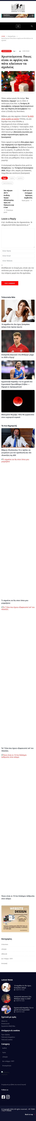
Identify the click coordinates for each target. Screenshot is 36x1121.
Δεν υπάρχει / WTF (7, 959)
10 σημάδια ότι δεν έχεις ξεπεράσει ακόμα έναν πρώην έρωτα (15, 325)
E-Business (4, 944)
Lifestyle (3, 949)
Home (3, 36)
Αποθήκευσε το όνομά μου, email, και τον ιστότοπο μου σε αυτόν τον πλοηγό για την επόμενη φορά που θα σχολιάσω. (17, 270)
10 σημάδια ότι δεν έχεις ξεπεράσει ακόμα (22, 987)
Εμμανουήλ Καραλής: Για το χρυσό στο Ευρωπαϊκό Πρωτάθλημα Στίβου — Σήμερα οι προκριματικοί (16, 384)
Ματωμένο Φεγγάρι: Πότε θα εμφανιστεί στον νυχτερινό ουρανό (17, 415)
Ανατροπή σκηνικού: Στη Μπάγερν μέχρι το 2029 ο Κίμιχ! (17, 356)
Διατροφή (4, 963)
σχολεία (20, 178)
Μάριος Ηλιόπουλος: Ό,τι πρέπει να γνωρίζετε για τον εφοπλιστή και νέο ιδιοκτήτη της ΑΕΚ (16, 452)
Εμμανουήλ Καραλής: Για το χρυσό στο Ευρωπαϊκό (24, 1009)
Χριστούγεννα (7, 183)
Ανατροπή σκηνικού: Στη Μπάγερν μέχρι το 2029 (22, 998)
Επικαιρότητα (6, 51)
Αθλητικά (4, 954)
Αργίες (12, 178)
